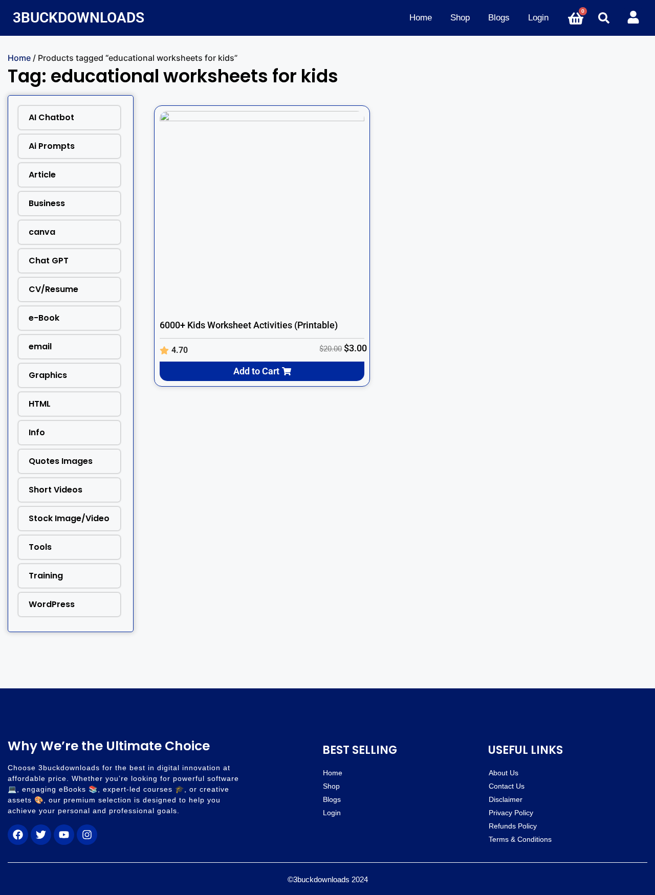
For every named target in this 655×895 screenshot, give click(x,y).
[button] (604, 18)
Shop (460, 18)
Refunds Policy (513, 826)
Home (420, 18)
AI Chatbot (51, 117)
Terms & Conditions (520, 839)
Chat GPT (49, 260)
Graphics (48, 375)
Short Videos (55, 490)
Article (42, 175)
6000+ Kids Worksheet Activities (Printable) (249, 325)
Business (47, 203)
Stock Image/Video (69, 518)
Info (37, 432)
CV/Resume (53, 289)
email (40, 346)
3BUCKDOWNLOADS (78, 17)
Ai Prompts (52, 146)
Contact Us (507, 786)
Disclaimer (505, 799)
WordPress (52, 604)
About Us (503, 773)
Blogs (499, 18)
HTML (40, 404)
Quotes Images (61, 461)
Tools (40, 547)
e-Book (44, 318)
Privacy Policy (511, 813)
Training (46, 575)
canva (42, 232)
